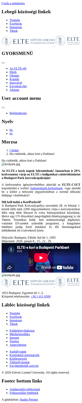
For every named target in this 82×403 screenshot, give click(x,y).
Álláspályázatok (20, 362)
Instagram (16, 27)
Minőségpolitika (20, 334)
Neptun (14, 341)
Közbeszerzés (18, 358)
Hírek (13, 72)
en (11, 133)
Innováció (16, 82)
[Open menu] (3, 62)
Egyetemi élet (18, 86)
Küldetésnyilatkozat (22, 330)
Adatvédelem (18, 345)
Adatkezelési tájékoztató (25, 389)
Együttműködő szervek (24, 365)
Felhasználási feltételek (24, 393)
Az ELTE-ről (18, 68)
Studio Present (29, 399)
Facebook (16, 23)
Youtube (15, 20)
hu (11, 130)
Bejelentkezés (18, 113)
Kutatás (14, 79)
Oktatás (14, 75)
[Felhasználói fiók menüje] (3, 107)
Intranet (14, 337)
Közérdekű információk (24, 355)
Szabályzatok (18, 351)
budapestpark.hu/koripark (46, 188)
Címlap (14, 150)
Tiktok (14, 30)
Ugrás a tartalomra (13, 3)
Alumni (14, 89)
